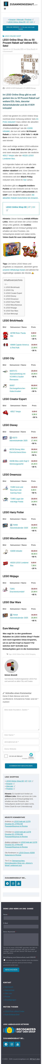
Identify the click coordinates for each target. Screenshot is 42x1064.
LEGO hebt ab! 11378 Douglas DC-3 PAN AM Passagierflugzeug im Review (17, 824)
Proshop (28, 19)
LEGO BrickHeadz (13, 287)
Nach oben (36, 1059)
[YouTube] (18, 883)
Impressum (9, 987)
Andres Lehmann (11, 842)
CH (31, 22)
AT (28, 22)
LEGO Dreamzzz (12, 299)
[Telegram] (7, 883)
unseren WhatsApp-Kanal (14, 270)
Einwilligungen (10, 1000)
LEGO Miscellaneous (14, 305)
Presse (7, 997)
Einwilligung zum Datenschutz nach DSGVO (20, 957)
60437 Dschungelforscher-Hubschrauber (18, 388)
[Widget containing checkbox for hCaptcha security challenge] (19, 756)
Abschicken (11, 970)
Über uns (8, 993)
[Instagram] (13, 883)
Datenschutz (9, 990)
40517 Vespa (8, 155)
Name (5, 914)
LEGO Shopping (30, 654)
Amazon (12, 19)
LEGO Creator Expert (14, 293)
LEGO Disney (11, 296)
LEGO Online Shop (13, 36)
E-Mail (5, 923)
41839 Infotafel (16, 551)
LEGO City (10, 290)
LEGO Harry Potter (13, 302)
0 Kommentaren (8, 51)
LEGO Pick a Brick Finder (14, 1011)
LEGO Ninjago (11, 308)
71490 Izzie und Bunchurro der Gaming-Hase (16, 490)
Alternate (20, 19)
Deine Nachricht (9, 932)
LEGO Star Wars (12, 311)
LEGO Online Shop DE (17, 22)
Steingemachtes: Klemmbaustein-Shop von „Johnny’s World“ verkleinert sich (19, 863)
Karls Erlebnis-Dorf (12, 1015)
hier (25, 180)
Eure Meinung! (12, 314)
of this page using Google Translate (20, 28)
